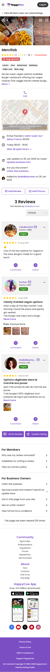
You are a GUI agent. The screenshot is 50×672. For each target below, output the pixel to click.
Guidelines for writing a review (18, 461)
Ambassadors (25, 544)
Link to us (25, 574)
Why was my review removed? (18, 455)
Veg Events (25, 548)
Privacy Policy (25, 642)
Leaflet (11, 126)
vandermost (26, 227)
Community (25, 537)
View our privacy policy (14, 467)
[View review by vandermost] (10, 230)
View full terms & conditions (17, 511)
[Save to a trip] (40, 20)
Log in (42, 4)
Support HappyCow (25, 658)
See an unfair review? (13, 505)
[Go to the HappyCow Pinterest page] (31, 627)
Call (25, 96)
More (5, 84)
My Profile (25, 541)
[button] (25, 112)
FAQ (25, 568)
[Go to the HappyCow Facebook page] (11, 627)
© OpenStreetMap (33, 126)
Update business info (19, 162)
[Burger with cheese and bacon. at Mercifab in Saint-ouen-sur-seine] (7, 331)
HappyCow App (25, 584)
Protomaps (20, 126)
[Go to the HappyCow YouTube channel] (18, 627)
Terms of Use (25, 647)
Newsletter (25, 554)
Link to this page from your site (18, 499)
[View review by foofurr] (10, 285)
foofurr (23, 282)
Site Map (25, 578)
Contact (25, 571)
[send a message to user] (36, 227)
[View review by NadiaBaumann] (10, 363)
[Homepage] (15, 5)
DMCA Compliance (25, 653)
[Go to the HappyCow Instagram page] (38, 627)
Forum (25, 551)
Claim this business (18, 171)
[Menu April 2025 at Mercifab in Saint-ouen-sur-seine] (41, 23)
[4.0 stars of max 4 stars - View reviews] (7, 55)
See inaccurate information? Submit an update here (23, 491)
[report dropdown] (44, 227)
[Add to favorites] (46, 20)
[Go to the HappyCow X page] (25, 627)
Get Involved (25, 558)
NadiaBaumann (26, 176)
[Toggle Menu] (3, 5)
